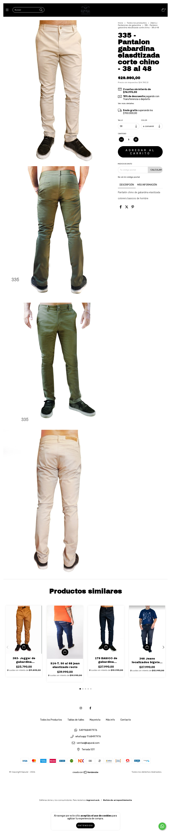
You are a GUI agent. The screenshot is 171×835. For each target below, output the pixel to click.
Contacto (125, 719)
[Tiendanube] (85, 773)
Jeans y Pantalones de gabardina (137, 24)
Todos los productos (137, 23)
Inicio (120, 23)
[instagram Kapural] (80, 708)
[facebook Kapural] (90, 708)
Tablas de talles (75, 719)
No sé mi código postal (129, 177)
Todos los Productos (51, 719)
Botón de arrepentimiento (117, 800)
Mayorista (95, 719)
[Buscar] (41, 10)
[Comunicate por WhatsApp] (162, 826)
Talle (120, 120)
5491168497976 (88, 730)
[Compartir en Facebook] (120, 207)
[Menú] (8, 10)
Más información (147, 184)
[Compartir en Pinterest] (132, 207)
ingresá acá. (93, 800)
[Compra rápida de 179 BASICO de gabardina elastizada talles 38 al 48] (106, 647)
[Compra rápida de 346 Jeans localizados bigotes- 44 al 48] (147, 647)
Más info (110, 719)
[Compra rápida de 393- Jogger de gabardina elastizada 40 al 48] (24, 647)
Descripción (127, 184)
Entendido (85, 825)
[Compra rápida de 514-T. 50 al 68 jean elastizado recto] (65, 652)
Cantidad (122, 134)
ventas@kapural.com (88, 743)
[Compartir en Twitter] (126, 207)
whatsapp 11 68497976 (88, 736)
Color (144, 120)
